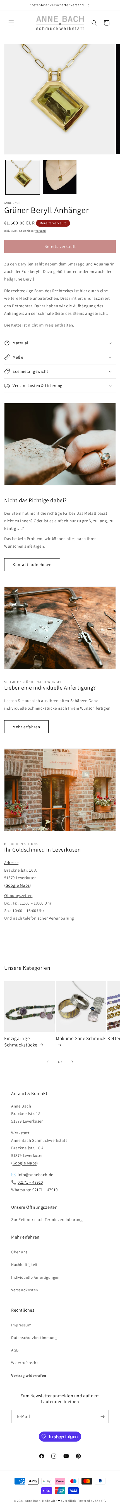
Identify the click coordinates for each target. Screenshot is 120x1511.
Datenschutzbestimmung (34, 1337)
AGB (15, 1350)
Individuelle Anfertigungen (35, 1277)
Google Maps (18, 885)
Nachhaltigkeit (24, 1264)
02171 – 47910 (30, 1182)
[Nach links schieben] (48, 1062)
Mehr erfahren (26, 726)
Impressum (21, 1325)
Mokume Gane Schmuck (80, 1038)
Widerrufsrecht (24, 1362)
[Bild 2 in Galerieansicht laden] (60, 177)
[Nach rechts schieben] (72, 1062)
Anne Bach (32, 1501)
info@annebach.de (35, 1174)
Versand (40, 231)
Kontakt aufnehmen (32, 564)
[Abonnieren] (102, 1416)
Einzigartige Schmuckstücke (20, 1041)
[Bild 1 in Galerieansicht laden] (23, 177)
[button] (11, 23)
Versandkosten (24, 1289)
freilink (70, 1501)
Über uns (19, 1251)
